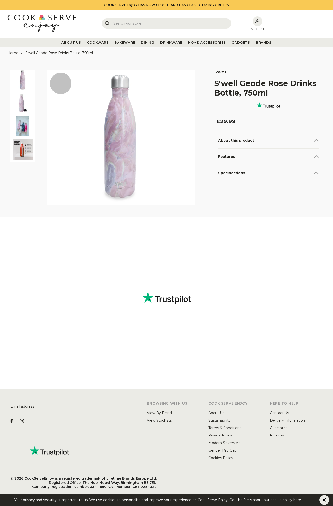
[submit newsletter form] (86, 407)
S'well (220, 72)
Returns (277, 435)
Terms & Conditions (224, 428)
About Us (216, 413)
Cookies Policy (220, 458)
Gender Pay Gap (222, 450)
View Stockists (159, 420)
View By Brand (159, 413)
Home (12, 53)
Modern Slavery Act (225, 443)
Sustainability (219, 420)
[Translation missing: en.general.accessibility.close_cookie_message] (324, 500)
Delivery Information (287, 420)
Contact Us (279, 413)
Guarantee (279, 428)
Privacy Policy (220, 435)
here (305, 500)
